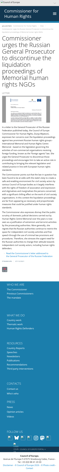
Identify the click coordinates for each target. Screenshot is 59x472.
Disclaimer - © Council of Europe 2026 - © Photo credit (29, 465)
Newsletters (13, 356)
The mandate (14, 297)
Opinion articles (15, 411)
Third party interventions (20, 368)
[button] (29, 3)
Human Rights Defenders (20, 328)
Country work (14, 320)
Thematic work (15, 324)
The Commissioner (17, 289)
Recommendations (17, 364)
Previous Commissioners (20, 293)
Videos (10, 416)
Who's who (13, 393)
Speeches (12, 352)
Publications (13, 360)
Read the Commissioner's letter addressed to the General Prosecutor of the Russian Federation (29, 255)
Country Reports (16, 348)
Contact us (12, 388)
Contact (29, 468)
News (10, 407)
